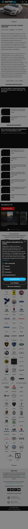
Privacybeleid (5, 260)
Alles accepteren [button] (14, 279)
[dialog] (14, 264)
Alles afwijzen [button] (14, 283)
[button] (14, 286)
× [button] (24, 241)
